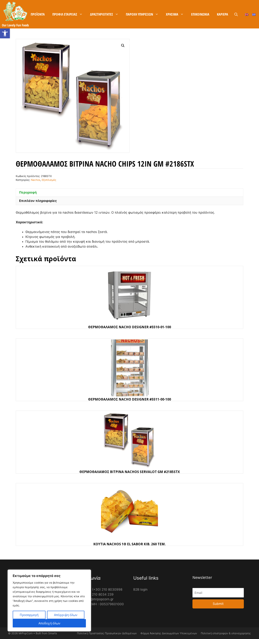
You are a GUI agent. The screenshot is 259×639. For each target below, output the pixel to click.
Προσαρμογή (29, 615)
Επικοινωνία (200, 14)
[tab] (129, 192)
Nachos (35, 179)
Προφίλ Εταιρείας (64, 14)
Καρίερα (222, 14)
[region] (49, 600)
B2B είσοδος (129, 42)
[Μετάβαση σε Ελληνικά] (253, 14)
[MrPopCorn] (15, 11)
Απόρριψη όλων (65, 615)
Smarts (52, 633)
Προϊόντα (38, 14)
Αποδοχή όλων (49, 623)
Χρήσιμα (172, 14)
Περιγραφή (28, 192)
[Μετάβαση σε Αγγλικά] (246, 14)
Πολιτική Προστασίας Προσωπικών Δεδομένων (107, 633)
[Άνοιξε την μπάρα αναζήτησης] (236, 14)
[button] (5, 33)
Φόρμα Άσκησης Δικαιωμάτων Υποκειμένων (168, 633)
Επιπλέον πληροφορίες (38, 201)
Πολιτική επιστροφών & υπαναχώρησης (226, 633)
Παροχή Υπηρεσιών (139, 14)
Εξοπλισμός (49, 179)
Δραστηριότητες (101, 14)
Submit (218, 604)
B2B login (140, 589)
